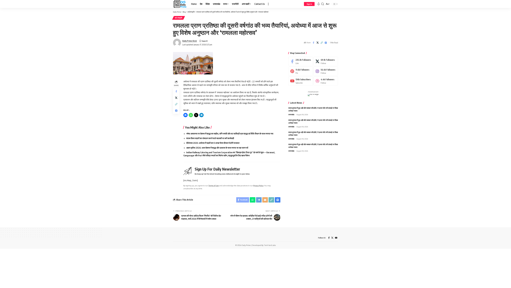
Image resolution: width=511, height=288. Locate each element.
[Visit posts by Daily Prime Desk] (177, 43)
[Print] (326, 43)
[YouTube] (336, 238)
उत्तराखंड (291, 114)
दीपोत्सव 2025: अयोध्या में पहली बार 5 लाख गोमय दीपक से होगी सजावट (213, 143)
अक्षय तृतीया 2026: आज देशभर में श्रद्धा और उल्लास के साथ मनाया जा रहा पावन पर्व (217, 147)
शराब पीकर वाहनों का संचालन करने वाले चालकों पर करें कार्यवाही (210, 138)
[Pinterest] (300, 71)
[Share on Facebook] (313, 43)
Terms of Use (213, 186)
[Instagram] (326, 71)
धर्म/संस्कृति (178, 18)
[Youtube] (300, 81)
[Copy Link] (322, 43)
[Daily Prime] (180, 4)
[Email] (265, 200)
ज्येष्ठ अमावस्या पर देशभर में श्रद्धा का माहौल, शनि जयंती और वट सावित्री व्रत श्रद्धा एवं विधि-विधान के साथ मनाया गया (229, 133)
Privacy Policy (258, 186)
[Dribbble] (326, 81)
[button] (268, 4)
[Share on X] (317, 43)
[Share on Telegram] (259, 200)
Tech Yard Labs (270, 245)
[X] (326, 61)
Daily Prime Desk (189, 41)
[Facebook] (300, 61)
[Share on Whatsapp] (252, 200)
